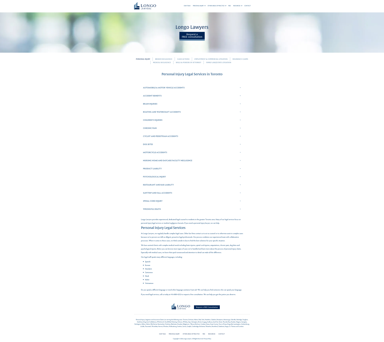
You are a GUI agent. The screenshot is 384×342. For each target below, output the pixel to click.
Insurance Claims (240, 59)
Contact (247, 6)
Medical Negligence (162, 62)
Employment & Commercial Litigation (211, 59)
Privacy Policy (207, 339)
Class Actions (183, 59)
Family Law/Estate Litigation (218, 62)
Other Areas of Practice (216, 6)
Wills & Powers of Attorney (188, 62)
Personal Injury (198, 6)
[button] (205, 5)
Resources (236, 6)
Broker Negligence (163, 59)
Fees (229, 6)
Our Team (187, 6)
